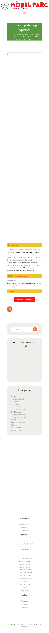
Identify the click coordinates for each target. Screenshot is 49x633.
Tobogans (18, 407)
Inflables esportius (17, 420)
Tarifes (24, 541)
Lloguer (35, 34)
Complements (16, 430)
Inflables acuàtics (31, 37)
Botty (17, 402)
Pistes (17, 404)
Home (10, 34)
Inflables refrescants (19, 417)
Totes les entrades (22, 34)
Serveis (24, 527)
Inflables (14, 396)
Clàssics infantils (18, 399)
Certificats (24, 530)
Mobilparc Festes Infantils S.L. (18, 624)
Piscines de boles (20, 409)
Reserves (24, 607)
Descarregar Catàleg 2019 (24, 544)
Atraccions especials (18, 422)
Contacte (24, 604)
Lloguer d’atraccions (24, 524)
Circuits (14, 425)
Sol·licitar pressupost (24, 299)
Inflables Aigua (14, 37)
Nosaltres (24, 601)
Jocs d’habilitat (16, 428)
